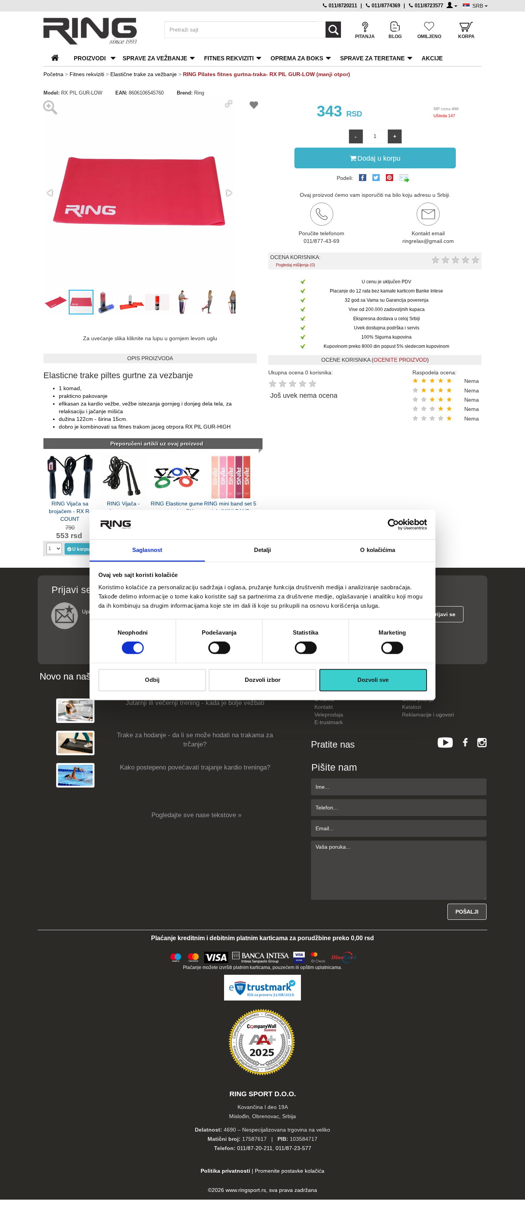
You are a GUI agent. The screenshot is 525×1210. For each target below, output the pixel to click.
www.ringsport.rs (246, 1190)
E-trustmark (328, 722)
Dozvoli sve (373, 679)
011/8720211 (342, 5)
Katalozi (411, 707)
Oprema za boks (297, 58)
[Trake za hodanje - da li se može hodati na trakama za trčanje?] (75, 742)
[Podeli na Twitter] (376, 177)
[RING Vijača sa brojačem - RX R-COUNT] (70, 476)
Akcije (432, 58)
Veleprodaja (328, 714)
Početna (53, 74)
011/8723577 (428, 5)
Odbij (152, 679)
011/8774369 (385, 5)
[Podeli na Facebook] (362, 177)
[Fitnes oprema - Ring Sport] (97, 31)
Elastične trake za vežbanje (143, 74)
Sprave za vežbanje (155, 58)
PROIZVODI (90, 58)
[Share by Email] (404, 178)
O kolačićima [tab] (377, 550)
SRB (478, 6)
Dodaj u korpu (378, 158)
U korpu (81, 549)
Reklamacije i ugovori (428, 714)
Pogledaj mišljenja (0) (295, 265)
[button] (229, 104)
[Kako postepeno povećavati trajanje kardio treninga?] (75, 775)
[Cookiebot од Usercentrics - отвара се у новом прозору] (393, 524)
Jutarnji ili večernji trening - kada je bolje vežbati (195, 702)
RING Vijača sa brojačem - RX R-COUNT (70, 510)
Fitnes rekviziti (229, 58)
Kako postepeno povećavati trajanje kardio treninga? (195, 767)
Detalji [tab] (262, 550)
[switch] (219, 648)
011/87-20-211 (254, 1148)
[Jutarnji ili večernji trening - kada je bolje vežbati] (75, 710)
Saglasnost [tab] (147, 550)
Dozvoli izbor (263, 679)
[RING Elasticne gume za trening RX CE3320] (177, 476)
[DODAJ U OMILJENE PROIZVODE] (254, 106)
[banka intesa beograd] (261, 956)
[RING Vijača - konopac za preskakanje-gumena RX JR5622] (123, 476)
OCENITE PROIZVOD (400, 360)
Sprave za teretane (372, 58)
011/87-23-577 (293, 1148)
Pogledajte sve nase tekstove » (196, 815)
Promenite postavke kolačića (289, 1171)
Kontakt (323, 707)
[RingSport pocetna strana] (58, 58)
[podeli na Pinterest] (389, 177)
